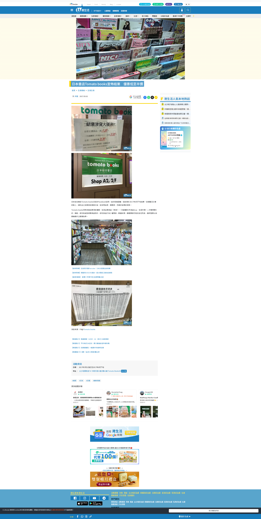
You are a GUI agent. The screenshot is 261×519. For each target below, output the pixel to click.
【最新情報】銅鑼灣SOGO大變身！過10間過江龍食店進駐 (91, 273)
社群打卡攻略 (159, 4)
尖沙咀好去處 (134, 492)
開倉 (125, 492)
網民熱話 (114, 501)
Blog (111, 4)
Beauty (104, 4)
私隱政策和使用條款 (57, 510)
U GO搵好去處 (146, 4)
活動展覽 (114, 492)
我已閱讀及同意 (214, 511)
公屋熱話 (107, 11)
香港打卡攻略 (177, 16)
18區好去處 (165, 16)
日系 (81, 381)
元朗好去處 (156, 492)
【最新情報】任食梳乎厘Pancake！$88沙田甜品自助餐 (91, 268)
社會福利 (130, 495)
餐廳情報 (114, 495)
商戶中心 (168, 4)
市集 (121, 492)
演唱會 (73, 16)
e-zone (119, 4)
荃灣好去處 (166, 492)
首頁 (73, 90)
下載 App (179, 4)
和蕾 (76, 96)
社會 (183, 492)
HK (82, 4)
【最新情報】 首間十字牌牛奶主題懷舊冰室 (87, 277)
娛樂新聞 (116, 11)
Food (96, 4)
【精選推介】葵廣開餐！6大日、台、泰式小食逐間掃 (90, 339)
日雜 (88, 381)
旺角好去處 (176, 492)
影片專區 (145, 16)
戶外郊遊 (122, 495)
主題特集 (189, 16)
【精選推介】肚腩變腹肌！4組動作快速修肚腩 (87, 348)
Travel (89, 4)
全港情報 (81, 90)
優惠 (74, 381)
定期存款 (124, 11)
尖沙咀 (124, 371)
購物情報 (97, 381)
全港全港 (90, 90)
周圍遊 (154, 16)
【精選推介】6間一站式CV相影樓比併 (85, 352)
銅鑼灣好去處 (145, 492)
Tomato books (89, 329)
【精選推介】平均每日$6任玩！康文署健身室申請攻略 (90, 343)
